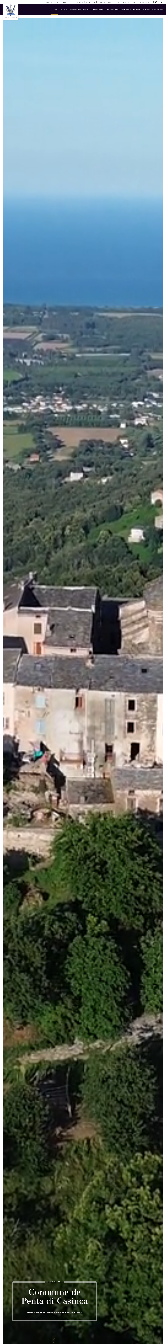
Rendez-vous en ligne (53, 2)
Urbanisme (98, 9)
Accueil (54, 9)
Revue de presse (69, 2)
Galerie (118, 2)
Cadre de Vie (112, 9)
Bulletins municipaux (105, 2)
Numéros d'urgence (130, 2)
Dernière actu (90, 2)
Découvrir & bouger (130, 9)
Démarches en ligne (80, 9)
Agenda (80, 2)
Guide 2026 (144, 2)
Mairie (64, 9)
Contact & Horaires (153, 9)
